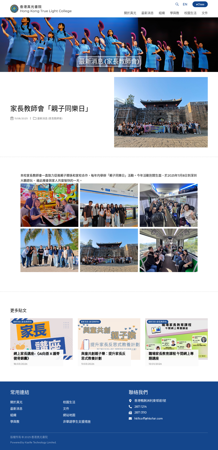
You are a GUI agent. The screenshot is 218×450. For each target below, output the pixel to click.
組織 (13, 415)
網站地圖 (69, 415)
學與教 (14, 422)
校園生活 (69, 402)
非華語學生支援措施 (77, 422)
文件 (66, 409)
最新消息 (16, 409)
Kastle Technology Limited (40, 442)
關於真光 (16, 402)
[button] (199, 311)
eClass (200, 4)
